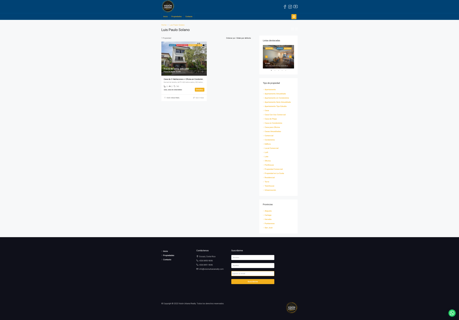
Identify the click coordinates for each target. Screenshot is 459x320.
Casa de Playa (271, 119)
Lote (266, 157)
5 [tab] (287, 70)
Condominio (270, 140)
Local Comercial (272, 148)
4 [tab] (283, 70)
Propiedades (176, 16)
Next (290, 57)
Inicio (165, 16)
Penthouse (269, 165)
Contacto (188, 16)
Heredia (268, 219)
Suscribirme (253, 281)
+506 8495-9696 (206, 261)
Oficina (268, 161)
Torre (267, 182)
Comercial (269, 136)
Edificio (268, 144)
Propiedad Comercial (274, 169)
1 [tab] (272, 70)
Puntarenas (270, 223)
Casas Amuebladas (273, 131)
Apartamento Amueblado (275, 94)
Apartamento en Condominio (277, 98)
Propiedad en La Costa (274, 173)
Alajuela (268, 211)
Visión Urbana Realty (173, 98)
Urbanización (270, 190)
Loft (266, 152)
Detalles (199, 90)
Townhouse (269, 186)
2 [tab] (276, 70)
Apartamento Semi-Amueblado (278, 102)
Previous (266, 57)
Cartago (268, 215)
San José (269, 228)
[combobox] (245, 38)
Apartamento (270, 89)
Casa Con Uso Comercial (275, 115)
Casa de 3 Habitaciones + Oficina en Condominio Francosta (188, 79)
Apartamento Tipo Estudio (276, 106)
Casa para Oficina (272, 127)
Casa (267, 110)
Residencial (270, 177)
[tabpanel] (278, 56)
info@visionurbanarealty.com (211, 269)
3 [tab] (280, 70)
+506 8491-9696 (206, 265)
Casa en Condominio (273, 123)
